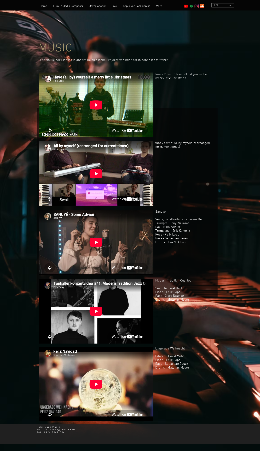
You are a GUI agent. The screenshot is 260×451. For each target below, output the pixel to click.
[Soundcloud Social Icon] (202, 6)
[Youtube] (186, 6)
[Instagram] (197, 6)
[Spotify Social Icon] (191, 6)
